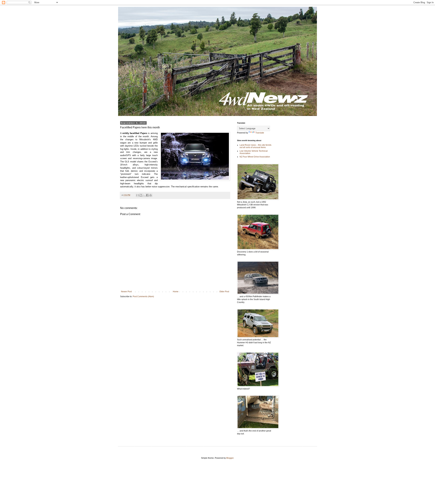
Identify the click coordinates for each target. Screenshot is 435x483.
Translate (259, 133)
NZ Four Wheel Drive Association (255, 157)
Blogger (229, 458)
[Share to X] (144, 195)
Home (175, 291)
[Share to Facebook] (147, 195)
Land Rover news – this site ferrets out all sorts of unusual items (255, 146)
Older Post (224, 291)
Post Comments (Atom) (143, 296)
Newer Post (126, 291)
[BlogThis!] (141, 195)
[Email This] (137, 195)
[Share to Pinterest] (150, 195)
